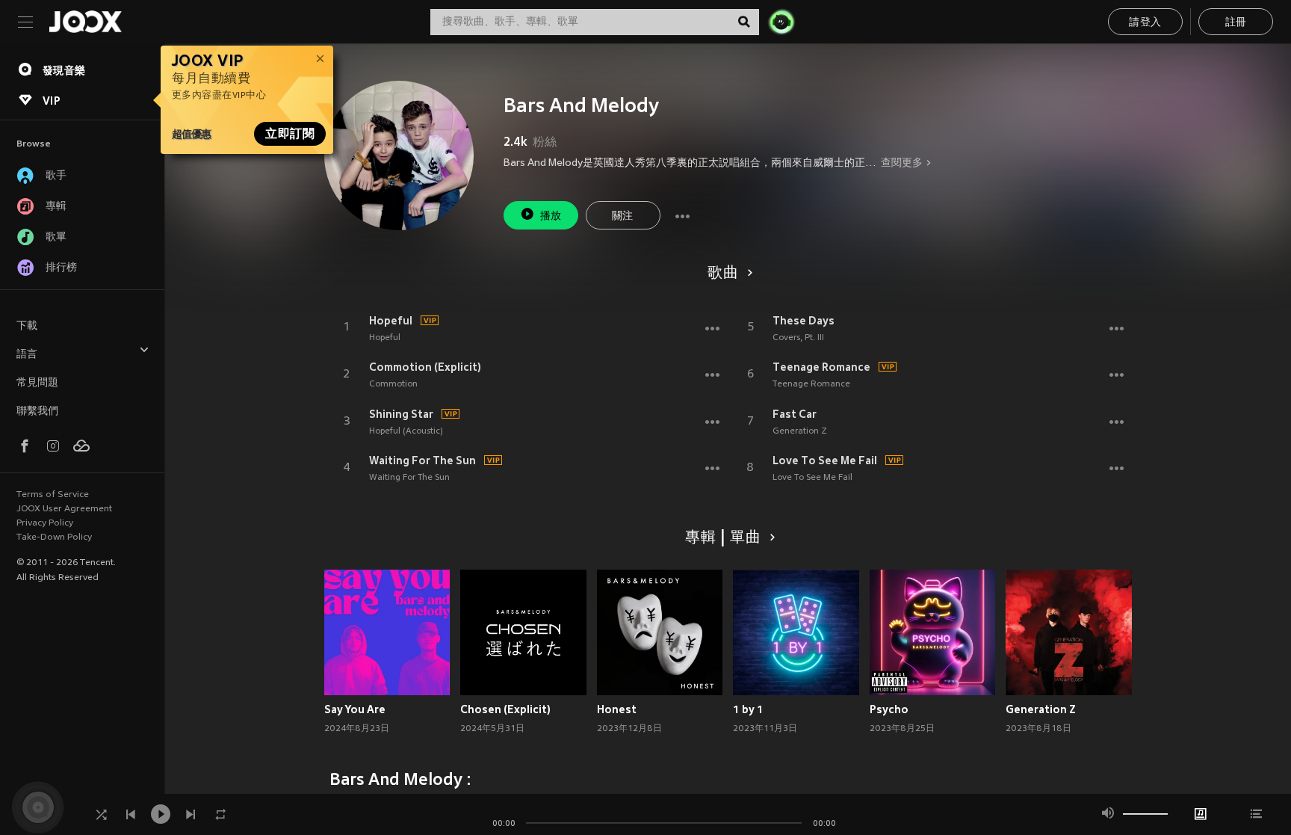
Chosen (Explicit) (505, 709)
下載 (26, 326)
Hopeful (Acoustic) (406, 431)
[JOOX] (85, 21)
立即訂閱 (290, 134)
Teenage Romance (821, 367)
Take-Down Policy (54, 537)
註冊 (1236, 22)
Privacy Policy (44, 523)
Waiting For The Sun (422, 460)
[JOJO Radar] (781, 22)
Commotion (393, 384)
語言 (26, 354)
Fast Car (795, 414)
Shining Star (401, 414)
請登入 (1145, 22)
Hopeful (390, 321)
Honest (617, 709)
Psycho (889, 709)
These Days (804, 321)
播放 (551, 216)
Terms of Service (52, 495)
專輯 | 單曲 (723, 538)
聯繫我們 (37, 411)
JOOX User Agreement (64, 509)
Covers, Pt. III (798, 337)
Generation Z (800, 431)
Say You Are (355, 709)
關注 (623, 216)
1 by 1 (748, 709)
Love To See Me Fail (825, 460)
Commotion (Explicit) (425, 367)
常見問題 (37, 383)
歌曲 (723, 273)
